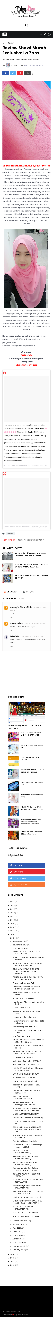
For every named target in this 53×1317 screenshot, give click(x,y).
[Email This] (27, 73)
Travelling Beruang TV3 (23, 983)
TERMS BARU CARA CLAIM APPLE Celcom (28, 1046)
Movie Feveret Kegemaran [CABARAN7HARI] (25, 1163)
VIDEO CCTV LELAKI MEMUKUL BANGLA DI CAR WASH (27, 1052)
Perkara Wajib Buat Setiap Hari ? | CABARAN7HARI (28, 1186)
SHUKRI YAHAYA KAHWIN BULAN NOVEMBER (28, 1136)
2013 (12, 1258)
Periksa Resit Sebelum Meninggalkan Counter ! (24, 1103)
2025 (12, 902)
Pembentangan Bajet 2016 (25, 1026)
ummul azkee (16, 623)
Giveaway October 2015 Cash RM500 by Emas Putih (26, 987)
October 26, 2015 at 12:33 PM (34, 623)
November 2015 (19, 945)
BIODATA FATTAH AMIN (24, 1077)
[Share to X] (13, 73)
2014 (12, 1254)
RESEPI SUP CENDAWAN (24, 998)
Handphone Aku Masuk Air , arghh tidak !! (28, 1003)
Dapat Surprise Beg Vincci (25, 1081)
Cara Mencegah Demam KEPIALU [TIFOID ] (28, 1031)
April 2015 (17, 1239)
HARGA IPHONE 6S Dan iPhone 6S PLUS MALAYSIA (28, 1069)
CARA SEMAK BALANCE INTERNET (30, 758)
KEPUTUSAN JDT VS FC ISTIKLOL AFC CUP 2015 (28, 952)
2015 (12, 938)
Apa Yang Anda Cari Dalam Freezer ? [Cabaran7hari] (25, 1169)
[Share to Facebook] (5, 73)
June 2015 (17, 1231)
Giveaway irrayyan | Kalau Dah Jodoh (27, 993)
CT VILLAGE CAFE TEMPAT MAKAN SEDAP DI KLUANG (28, 1041)
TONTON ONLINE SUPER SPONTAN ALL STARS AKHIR (28, 978)
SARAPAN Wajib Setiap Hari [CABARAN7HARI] (25, 1157)
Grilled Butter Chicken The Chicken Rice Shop (31, 833)
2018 (12, 927)
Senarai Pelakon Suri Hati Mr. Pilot (32, 746)
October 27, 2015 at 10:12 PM (33, 636)
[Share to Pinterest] (20, 73)
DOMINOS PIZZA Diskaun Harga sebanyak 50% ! (27, 1145)
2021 (12, 916)
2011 (12, 1265)
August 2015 (18, 1224)
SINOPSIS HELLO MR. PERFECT (26, 1212)
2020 (12, 920)
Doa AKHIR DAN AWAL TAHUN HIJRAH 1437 (27, 1091)
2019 (12, 923)
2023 (12, 909)
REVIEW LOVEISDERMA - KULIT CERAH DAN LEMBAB (32, 771)
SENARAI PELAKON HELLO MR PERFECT (26, 1175)
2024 (12, 905)
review (11, 43)
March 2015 (17, 1242)
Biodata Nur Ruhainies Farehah (27, 1197)
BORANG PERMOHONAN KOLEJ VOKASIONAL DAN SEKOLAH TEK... (27, 1129)
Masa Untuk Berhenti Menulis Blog (28, 1118)
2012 (12, 1261)
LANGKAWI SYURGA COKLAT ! (26, 1074)
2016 (12, 934)
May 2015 (16, 1235)
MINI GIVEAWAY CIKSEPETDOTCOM (22, 1097)
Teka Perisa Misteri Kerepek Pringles (32, 795)
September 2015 (20, 1221)
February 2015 (19, 1246)
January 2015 (18, 1249)
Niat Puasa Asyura (21, 1036)
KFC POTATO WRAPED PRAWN (26, 1216)
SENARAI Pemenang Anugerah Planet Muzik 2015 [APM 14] (27, 1109)
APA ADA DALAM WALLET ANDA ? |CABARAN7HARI (28, 1192)
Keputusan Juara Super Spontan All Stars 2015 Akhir (28, 964)
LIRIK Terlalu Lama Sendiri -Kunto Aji (28, 1122)
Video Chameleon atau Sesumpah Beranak (28, 958)
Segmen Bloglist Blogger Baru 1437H (26, 1086)
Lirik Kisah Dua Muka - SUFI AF (27, 1061)
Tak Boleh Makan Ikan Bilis (25, 1141)
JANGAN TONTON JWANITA (26, 1064)
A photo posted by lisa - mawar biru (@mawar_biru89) (25, 527)
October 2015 (18, 948)
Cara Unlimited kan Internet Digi (32, 783)
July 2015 (16, 1228)
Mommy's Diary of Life (21, 607)
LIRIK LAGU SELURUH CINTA (26, 1114)
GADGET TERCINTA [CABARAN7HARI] (22, 1151)
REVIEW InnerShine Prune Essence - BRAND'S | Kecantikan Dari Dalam (31, 821)
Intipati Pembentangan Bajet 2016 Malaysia (28, 1022)
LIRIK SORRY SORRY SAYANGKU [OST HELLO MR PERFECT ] (27, 1202)
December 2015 (19, 941)
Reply (12, 617)
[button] (4, 34)
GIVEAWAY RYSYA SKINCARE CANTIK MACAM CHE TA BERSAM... (26, 971)
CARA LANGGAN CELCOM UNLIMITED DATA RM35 (31, 734)
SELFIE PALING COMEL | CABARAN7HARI (23, 1208)
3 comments (9, 598)
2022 (12, 912)
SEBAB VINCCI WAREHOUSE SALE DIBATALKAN (28, 1180)
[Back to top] (49, 1313)
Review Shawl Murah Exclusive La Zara (28, 1012)
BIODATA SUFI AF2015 (23, 1057)
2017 (12, 930)
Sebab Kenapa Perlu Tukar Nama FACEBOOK (24, 727)
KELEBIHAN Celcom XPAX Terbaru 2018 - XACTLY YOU (32, 808)
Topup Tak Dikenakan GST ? (31, 540)
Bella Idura (15, 636)
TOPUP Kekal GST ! (21, 1008)
